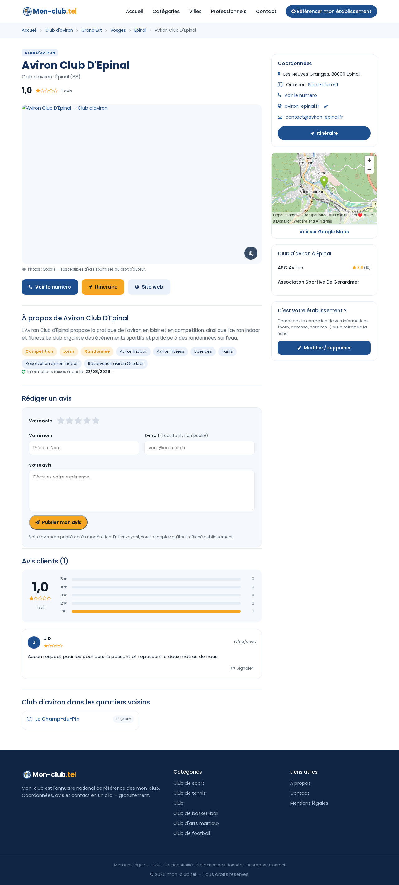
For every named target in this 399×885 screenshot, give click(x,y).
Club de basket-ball (195, 813)
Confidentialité (178, 865)
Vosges (118, 30)
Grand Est (91, 30)
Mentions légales (309, 803)
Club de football (191, 833)
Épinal (140, 30)
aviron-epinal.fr (302, 106)
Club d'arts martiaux (196, 823)
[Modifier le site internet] (325, 106)
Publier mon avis (61, 522)
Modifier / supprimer (327, 347)
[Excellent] (95, 421)
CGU (156, 865)
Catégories (166, 11)
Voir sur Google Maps (324, 231)
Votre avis (40, 465)
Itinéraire (106, 287)
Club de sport (188, 783)
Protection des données (220, 865)
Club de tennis (189, 793)
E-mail (176, 436)
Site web (152, 287)
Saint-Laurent (323, 84)
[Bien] (78, 421)
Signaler (245, 668)
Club (178, 803)
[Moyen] (69, 421)
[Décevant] (61, 421)
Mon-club (55, 11)
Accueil (134, 11)
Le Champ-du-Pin (56, 719)
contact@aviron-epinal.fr (314, 117)
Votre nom (40, 436)
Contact (266, 11)
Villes (195, 11)
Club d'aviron (59, 30)
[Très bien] (87, 421)
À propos (300, 783)
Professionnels (229, 11)
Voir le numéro (53, 287)
